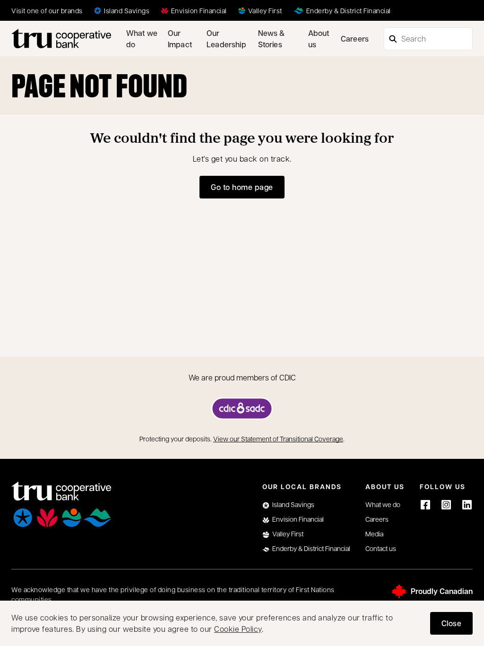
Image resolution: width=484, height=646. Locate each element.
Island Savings (293, 504)
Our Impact (180, 38)
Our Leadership (226, 38)
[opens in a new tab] (242, 408)
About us (318, 38)
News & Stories (271, 38)
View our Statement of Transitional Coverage (278, 438)
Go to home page (242, 187)
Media (374, 533)
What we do (141, 38)
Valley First (287, 533)
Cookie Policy (238, 629)
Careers (355, 38)
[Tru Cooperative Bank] (61, 38)
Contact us (380, 548)
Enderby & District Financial (311, 548)
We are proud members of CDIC (242, 377)
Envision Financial (298, 519)
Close (451, 623)
